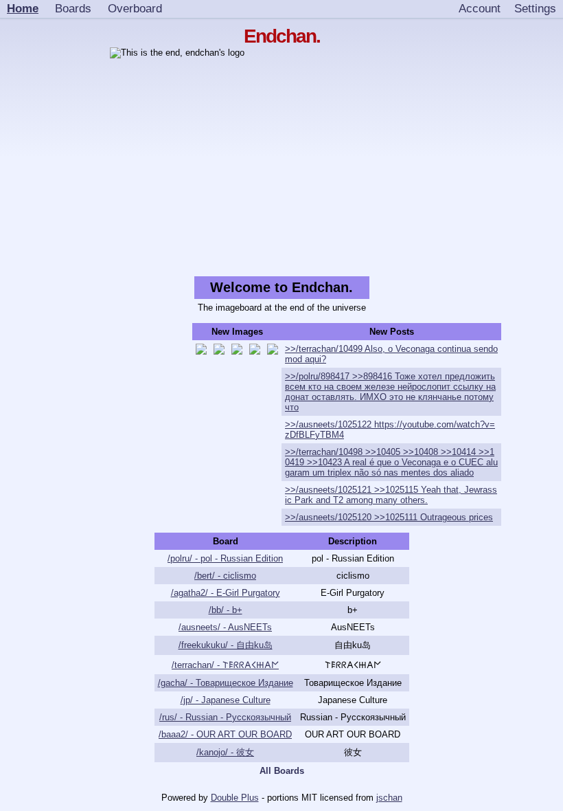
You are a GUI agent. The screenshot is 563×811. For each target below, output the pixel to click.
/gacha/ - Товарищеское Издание (225, 683)
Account (480, 8)
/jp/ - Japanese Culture (226, 700)
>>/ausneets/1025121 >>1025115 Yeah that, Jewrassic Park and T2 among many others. (391, 495)
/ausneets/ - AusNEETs (225, 627)
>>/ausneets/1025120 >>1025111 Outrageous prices (389, 517)
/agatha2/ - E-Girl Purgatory (225, 593)
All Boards (282, 771)
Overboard (135, 8)
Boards (73, 8)
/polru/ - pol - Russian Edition (225, 558)
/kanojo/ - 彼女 (225, 752)
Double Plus (235, 797)
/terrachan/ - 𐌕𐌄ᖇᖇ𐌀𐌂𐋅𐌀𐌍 (225, 665)
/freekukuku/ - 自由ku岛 (226, 645)
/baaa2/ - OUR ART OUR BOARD (225, 734)
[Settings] (535, 9)
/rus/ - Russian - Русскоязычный (225, 717)
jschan (389, 797)
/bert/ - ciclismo (225, 575)
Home (22, 8)
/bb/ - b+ (225, 610)
